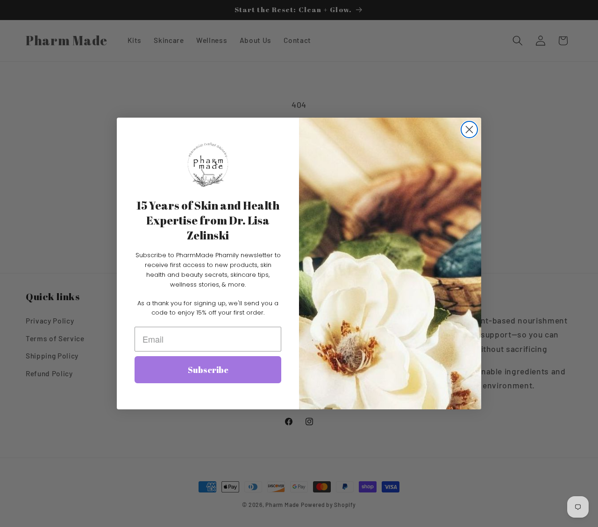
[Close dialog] (469, 129)
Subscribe (208, 369)
